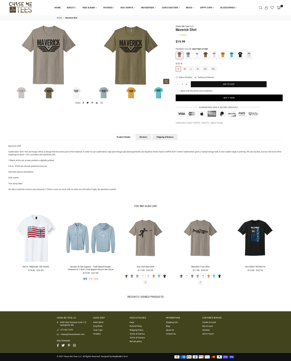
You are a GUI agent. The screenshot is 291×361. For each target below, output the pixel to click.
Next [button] (168, 55)
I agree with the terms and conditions (195, 91)
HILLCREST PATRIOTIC (255, 267)
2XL (205, 69)
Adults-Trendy (216, 123)
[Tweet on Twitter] (88, 103)
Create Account (209, 322)
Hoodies (97, 334)
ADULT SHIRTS (193, 123)
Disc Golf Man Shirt (145, 267)
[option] (48, 55)
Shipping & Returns (165, 137)
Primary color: (192, 49)
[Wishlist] (272, 7)
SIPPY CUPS (206, 7)
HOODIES (108, 7)
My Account (207, 326)
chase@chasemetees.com (72, 334)
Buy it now (229, 98)
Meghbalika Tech (120, 356)
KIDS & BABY (89, 7)
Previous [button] (9, 55)
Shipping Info (172, 322)
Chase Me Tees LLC (184, 26)
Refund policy (136, 341)
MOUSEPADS (148, 7)
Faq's (132, 322)
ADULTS (71, 7)
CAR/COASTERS (170, 7)
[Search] (261, 7)
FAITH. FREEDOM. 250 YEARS (36, 267)
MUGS (189, 7)
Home (59, 18)
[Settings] (266, 7)
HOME (57, 7)
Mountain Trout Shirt (200, 267)
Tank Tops (97, 330)
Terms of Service (137, 334)
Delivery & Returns (205, 77)
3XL (213, 69)
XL (198, 69)
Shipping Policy (136, 330)
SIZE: (179, 63)
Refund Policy (136, 326)
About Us (170, 330)
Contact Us (171, 334)
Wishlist (206, 330)
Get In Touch (208, 334)
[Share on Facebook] (83, 103)
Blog (168, 326)
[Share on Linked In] (97, 103)
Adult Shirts (98, 322)
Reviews (143, 137)
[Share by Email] (102, 103)
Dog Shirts (98, 326)
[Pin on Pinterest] (92, 103)
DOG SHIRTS (127, 7)
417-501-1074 (66, 330)
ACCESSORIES (227, 7)
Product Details (123, 137)
